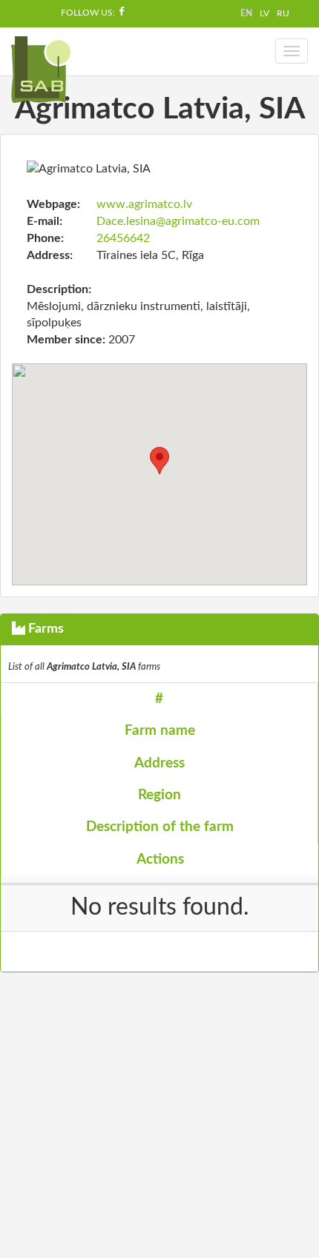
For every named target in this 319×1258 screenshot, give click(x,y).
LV (264, 13)
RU (283, 13)
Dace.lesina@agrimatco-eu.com (178, 221)
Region (159, 795)
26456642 (123, 238)
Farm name (160, 731)
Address (159, 763)
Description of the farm (160, 827)
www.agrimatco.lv (144, 204)
